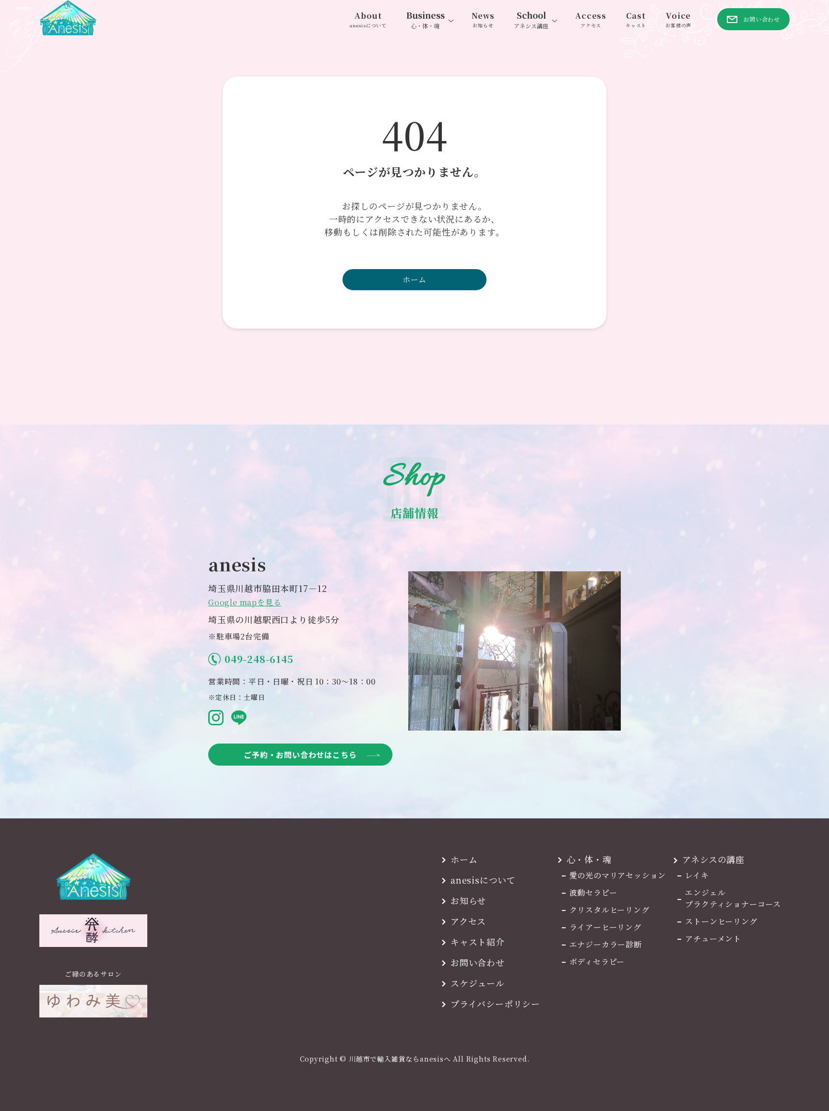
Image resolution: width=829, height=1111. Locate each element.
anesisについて (483, 880)
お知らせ (468, 900)
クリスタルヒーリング (609, 909)
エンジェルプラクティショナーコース (733, 898)
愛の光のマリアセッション (617, 875)
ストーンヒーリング (721, 921)
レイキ (697, 875)
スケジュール (477, 983)
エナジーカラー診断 (605, 944)
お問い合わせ (477, 962)
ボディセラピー (597, 961)
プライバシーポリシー (495, 1003)
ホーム (414, 279)
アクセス (468, 921)
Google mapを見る (244, 602)
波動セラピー (593, 892)
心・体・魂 (589, 859)
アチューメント (713, 938)
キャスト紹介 (477, 941)
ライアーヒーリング (605, 927)
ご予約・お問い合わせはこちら (300, 754)
